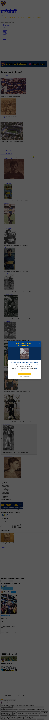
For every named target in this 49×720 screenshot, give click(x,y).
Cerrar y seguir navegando (24, 376)
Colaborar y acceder (24, 373)
